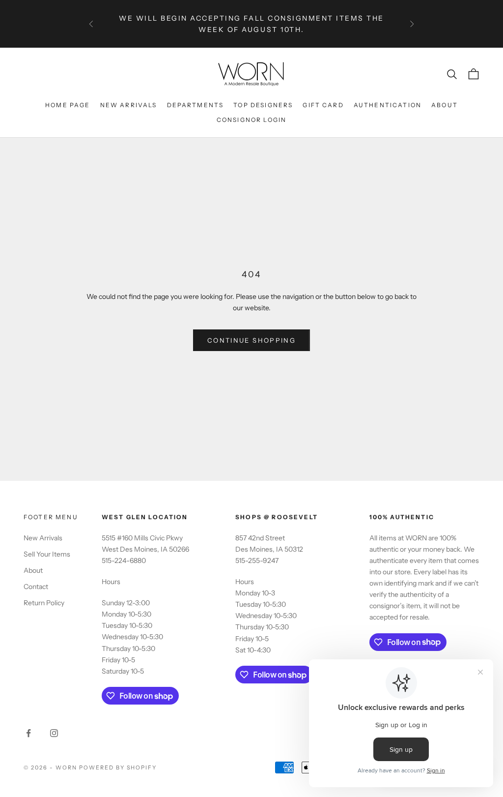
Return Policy (44, 602)
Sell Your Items (47, 554)
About (444, 105)
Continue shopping (251, 340)
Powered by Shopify (118, 767)
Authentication (387, 105)
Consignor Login (251, 119)
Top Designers (263, 105)
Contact (36, 586)
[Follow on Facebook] (28, 733)
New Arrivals (128, 105)
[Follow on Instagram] (54, 733)
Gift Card (323, 105)
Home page (67, 105)
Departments (195, 105)
